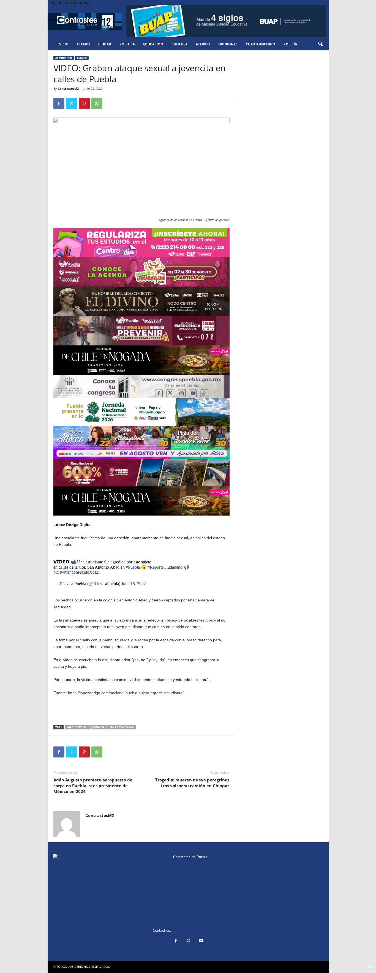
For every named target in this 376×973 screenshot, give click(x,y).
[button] (320, 44)
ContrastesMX (68, 88)
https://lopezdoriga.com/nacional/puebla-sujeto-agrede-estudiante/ (126, 693)
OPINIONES (228, 44)
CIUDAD (104, 44)
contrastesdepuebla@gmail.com (198, 930)
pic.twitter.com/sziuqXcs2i (76, 572)
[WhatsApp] (96, 103)
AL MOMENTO (63, 58)
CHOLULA (179, 44)
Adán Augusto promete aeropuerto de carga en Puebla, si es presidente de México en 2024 (92, 785)
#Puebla (133, 567)
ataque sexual (77, 727)
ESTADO (83, 44)
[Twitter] (71, 103)
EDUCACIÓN (153, 44)
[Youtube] (200, 941)
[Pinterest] (84, 103)
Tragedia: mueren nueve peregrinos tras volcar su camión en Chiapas (192, 782)
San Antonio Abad (121, 727)
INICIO (63, 44)
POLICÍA (290, 44)
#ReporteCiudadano (165, 567)
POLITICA (127, 44)
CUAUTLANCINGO (260, 44)
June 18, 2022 (133, 583)
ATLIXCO (203, 44)
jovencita (98, 727)
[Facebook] (58, 103)
